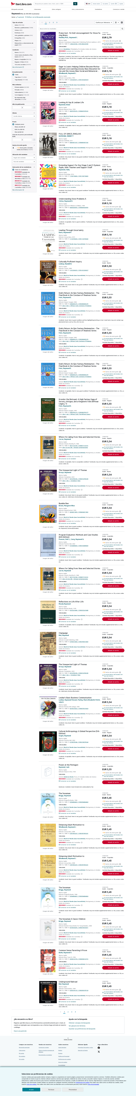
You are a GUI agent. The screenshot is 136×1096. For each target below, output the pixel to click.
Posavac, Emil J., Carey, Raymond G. (71, 539)
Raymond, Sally (64, 170)
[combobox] (53, 3)
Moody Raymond (65, 604)
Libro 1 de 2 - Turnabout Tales (71, 480)
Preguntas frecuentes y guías (85, 1047)
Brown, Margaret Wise (67, 506)
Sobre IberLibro (62, 1047)
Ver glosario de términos (77, 1026)
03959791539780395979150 (79, 990)
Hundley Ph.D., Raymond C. (68, 37)
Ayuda (121, 3)
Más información (17, 67)
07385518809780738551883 (79, 641)
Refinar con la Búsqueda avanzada (38, 17)
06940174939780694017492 (79, 512)
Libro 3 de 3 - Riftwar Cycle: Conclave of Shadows (76, 305)
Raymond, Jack (64, 767)
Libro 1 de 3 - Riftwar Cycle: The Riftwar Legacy (76, 414)
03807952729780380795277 (79, 412)
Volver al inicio (68, 1039)
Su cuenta (105, 3)
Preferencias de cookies (82, 1082)
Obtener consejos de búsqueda (79, 1023)
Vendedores (98, 9)
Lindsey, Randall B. (65, 264)
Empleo (60, 1053)
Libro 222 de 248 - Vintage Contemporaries (75, 447)
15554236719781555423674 (79, 79)
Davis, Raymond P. (65, 232)
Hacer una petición (20, 1031)
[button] (42, 22)
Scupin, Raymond (65, 736)
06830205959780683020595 (79, 207)
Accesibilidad (61, 1065)
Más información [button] (17, 190)
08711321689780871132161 (79, 445)
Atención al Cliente (83, 1050)
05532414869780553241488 (79, 610)
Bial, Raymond (64, 635)
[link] (121, 22)
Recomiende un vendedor (45, 1055)
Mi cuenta (21, 1053)
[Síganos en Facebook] (99, 1048)
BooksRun (67, 49)
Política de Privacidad (63, 1056)
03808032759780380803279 (79, 304)
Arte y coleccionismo (78, 9)
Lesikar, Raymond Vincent (68, 700)
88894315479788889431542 (79, 142)
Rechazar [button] (51, 1089)
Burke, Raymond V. (65, 952)
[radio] (13, 77)
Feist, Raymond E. (65, 297)
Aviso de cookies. (32, 1084)
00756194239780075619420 (79, 708)
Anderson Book (68, 777)
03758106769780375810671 (79, 927)
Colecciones (37, 9)
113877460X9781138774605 (79, 176)
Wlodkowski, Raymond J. (67, 73)
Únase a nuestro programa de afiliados (46, 1051)
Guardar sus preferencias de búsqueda (82, 1029)
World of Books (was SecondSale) (74, 85)
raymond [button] (21, 17)
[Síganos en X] (99, 1052)
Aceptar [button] (31, 1089)
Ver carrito (21, 1059)
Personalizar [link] (73, 1089)
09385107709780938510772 (79, 959)
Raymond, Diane (64, 105)
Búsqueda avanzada (17, 9)
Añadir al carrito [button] (113, 50)
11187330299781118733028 (79, 239)
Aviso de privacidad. (93, 1084)
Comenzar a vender (118, 9)
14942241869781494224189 (79, 44)
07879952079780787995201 (79, 833)
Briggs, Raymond (65, 796)
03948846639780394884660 (79, 802)
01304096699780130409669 (79, 545)
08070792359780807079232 (79, 111)
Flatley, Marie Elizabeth (86, 700)
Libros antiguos (56, 9)
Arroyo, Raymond (65, 472)
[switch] (14, 148)
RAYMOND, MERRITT (66, 136)
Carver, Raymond (65, 439)
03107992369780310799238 (79, 479)
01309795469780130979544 (79, 742)
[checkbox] (13, 25)
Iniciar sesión (96, 3)
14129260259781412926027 (79, 270)
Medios (60, 1050)
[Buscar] (75, 3)
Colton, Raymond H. (66, 201)
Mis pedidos (22, 1056)
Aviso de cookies (62, 1062)
